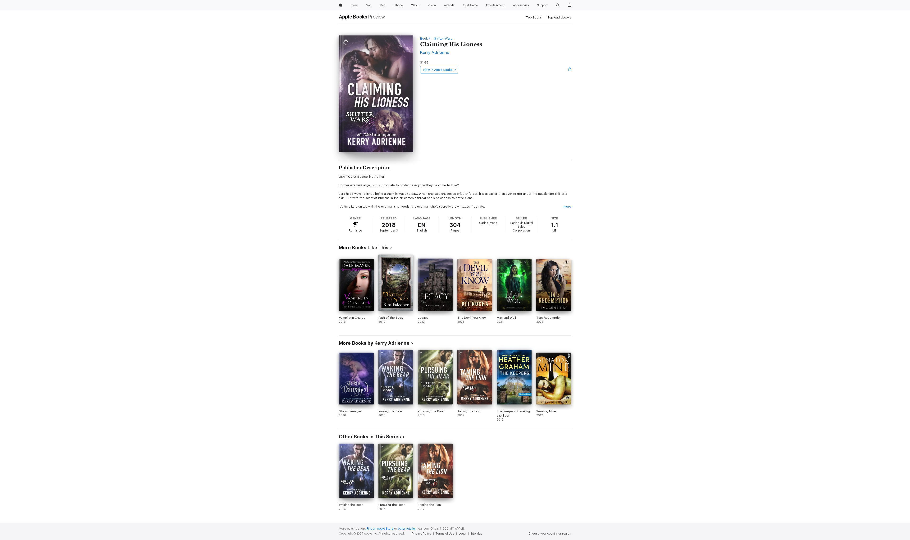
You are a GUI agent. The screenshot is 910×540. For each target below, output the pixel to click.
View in (437, 70)
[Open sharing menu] (570, 70)
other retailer (407, 528)
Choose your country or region (549, 533)
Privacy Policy (421, 533)
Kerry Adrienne (435, 52)
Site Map (476, 533)
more (567, 206)
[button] (557, 5)
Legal (462, 533)
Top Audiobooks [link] (559, 17)
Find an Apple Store (380, 528)
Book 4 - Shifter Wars (436, 38)
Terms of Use (444, 533)
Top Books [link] (534, 17)
